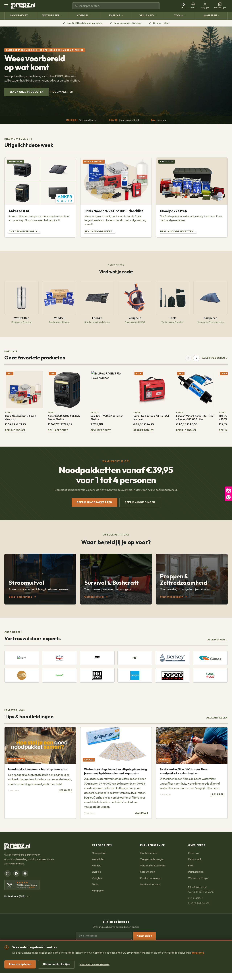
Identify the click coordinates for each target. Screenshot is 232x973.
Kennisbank (195, 859)
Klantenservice (148, 853)
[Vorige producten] (188, 358)
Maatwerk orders (150, 884)
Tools (178, 15)
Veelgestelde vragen (152, 859)
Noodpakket (19, 15)
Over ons (193, 853)
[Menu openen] (6, 6)
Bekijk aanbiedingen (140, 502)
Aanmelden (144, 935)
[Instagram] (7, 873)
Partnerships (195, 871)
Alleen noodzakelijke (56, 964)
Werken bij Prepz (198, 878)
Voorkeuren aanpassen (94, 964)
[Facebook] (16, 873)
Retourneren (147, 871)
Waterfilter (50, 15)
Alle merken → (217, 639)
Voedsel (82, 15)
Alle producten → (215, 358)
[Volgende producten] (196, 358)
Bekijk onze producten (26, 91)
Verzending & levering (152, 865)
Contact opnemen (150, 878)
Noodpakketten (61, 91)
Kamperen (210, 15)
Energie (114, 15)
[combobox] (17, 896)
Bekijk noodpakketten (94, 502)
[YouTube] (25, 873)
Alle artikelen (217, 717)
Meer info (198, 952)
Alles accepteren (20, 964)
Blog (191, 865)
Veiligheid (146, 15)
